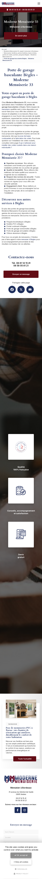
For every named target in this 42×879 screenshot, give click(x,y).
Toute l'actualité (25, 759)
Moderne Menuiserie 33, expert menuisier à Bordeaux (21, 51)
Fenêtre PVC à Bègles (15, 224)
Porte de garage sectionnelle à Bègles (21, 229)
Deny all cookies (21, 862)
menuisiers (6, 109)
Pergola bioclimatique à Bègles (18, 222)
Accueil (4, 49)
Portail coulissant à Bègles (17, 226)
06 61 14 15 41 (14, 10)
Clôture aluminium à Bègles (17, 233)
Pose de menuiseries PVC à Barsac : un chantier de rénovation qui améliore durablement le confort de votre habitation (19, 732)
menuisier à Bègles (28, 239)
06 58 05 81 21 (28, 10)
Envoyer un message (21, 274)
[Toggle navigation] (39, 3)
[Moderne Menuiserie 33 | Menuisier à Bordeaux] (8, 3)
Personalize (22, 869)
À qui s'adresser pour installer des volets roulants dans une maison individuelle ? (19, 145)
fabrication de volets (23, 138)
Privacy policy (22, 874)
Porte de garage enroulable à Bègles (21, 231)
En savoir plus (21, 36)
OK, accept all (21, 855)
